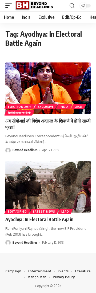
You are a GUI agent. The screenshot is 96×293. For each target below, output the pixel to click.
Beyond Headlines (25, 150)
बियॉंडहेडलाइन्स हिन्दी (19, 112)
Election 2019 (19, 106)
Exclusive (46, 106)
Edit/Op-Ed (17, 211)
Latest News (44, 211)
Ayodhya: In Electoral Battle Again (39, 219)
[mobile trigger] (9, 5)
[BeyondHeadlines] (36, 5)
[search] (72, 6)
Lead (78, 106)
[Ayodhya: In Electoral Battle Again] (48, 187)
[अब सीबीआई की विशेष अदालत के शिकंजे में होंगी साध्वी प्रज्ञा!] (48, 88)
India (64, 106)
